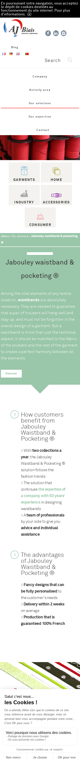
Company (40, 76)
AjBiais (5, 236)
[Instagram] (63, 33)
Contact (43, 130)
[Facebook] (48, 33)
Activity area (40, 90)
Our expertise (40, 116)
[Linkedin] (56, 33)
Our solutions (40, 103)
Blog (15, 47)
